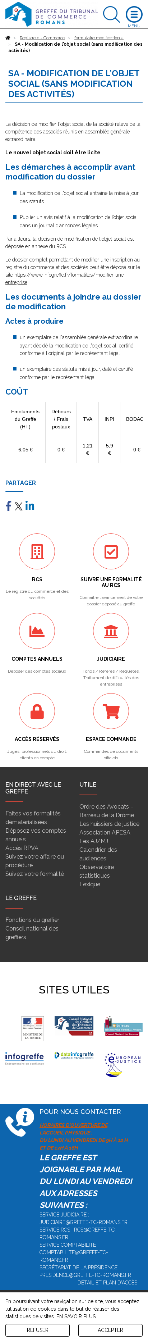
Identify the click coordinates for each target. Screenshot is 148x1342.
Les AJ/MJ (93, 841)
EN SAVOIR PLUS (76, 1316)
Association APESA (104, 832)
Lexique (89, 884)
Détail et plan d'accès (107, 1283)
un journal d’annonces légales (65, 225)
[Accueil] (7, 37)
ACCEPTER (110, 1330)
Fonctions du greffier (32, 919)
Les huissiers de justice (109, 823)
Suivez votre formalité (34, 873)
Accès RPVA (21, 848)
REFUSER (37, 1330)
